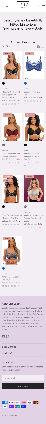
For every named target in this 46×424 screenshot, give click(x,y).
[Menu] (3, 6)
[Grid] (38, 46)
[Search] (8, 6)
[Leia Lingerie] (23, 5)
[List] (42, 46)
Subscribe (23, 386)
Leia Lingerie (12, 415)
